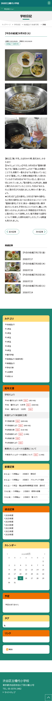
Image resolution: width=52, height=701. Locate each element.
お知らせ (10, 376)
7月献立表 (17, 421)
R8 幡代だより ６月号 (22, 405)
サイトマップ (9, 692)
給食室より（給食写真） (15, 359)
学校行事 (10, 367)
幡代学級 (10, 354)
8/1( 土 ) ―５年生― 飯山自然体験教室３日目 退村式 (24, 485)
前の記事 (12, 231)
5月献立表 (13, 438)
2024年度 (9, 521)
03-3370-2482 (14, 688)
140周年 (10, 372)
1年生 (9, 329)
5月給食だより (14, 442)
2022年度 (9, 528)
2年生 (9, 333)
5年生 (9, 346)
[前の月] (7, 554)
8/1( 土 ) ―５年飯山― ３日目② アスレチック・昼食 (24, 479)
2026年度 (9, 515)
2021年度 (9, 531)
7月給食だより (19, 425)
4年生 (9, 341)
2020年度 (9, 534)
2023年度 (9, 525)
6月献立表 (17, 429)
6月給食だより (18, 434)
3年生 (9, 337)
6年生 (9, 350)
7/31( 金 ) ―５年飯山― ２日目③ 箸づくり (21, 497)
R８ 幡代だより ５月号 (19, 409)
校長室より (11, 324)
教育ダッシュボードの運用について (25, 454)
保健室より (11, 363)
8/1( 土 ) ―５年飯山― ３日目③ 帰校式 (20, 474)
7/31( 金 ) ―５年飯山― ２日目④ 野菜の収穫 (22, 491)
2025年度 (9, 518)
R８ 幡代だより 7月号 (21, 400)
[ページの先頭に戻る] (48, 698)
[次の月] (44, 554)
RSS (11, 649)
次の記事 (39, 231)
